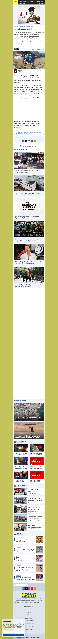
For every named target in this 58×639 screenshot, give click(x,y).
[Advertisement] (29, 110)
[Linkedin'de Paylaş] (29, 141)
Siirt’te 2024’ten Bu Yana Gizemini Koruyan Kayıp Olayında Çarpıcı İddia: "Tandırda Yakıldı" (34, 2)
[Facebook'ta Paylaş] (15, 49)
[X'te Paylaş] (18, 49)
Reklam (29, 614)
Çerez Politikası (29, 623)
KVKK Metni (29, 627)
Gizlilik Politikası (29, 620)
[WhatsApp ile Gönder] (35, 141)
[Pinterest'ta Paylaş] (32, 141)
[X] (26, 588)
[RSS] (35, 588)
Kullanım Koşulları (29, 618)
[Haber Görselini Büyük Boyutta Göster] (29, 60)
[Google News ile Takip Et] (40, 71)
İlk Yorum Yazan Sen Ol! (30, 146)
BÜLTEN (20, 71)
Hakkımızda (29, 610)
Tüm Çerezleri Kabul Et (13, 634)
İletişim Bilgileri (29, 629)
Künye (29, 612)
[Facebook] (23, 588)
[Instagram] (29, 588)
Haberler (16, 26)
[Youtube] (32, 588)
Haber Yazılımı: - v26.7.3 (29, 637)
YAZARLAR (19, 585)
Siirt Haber (22, 26)
